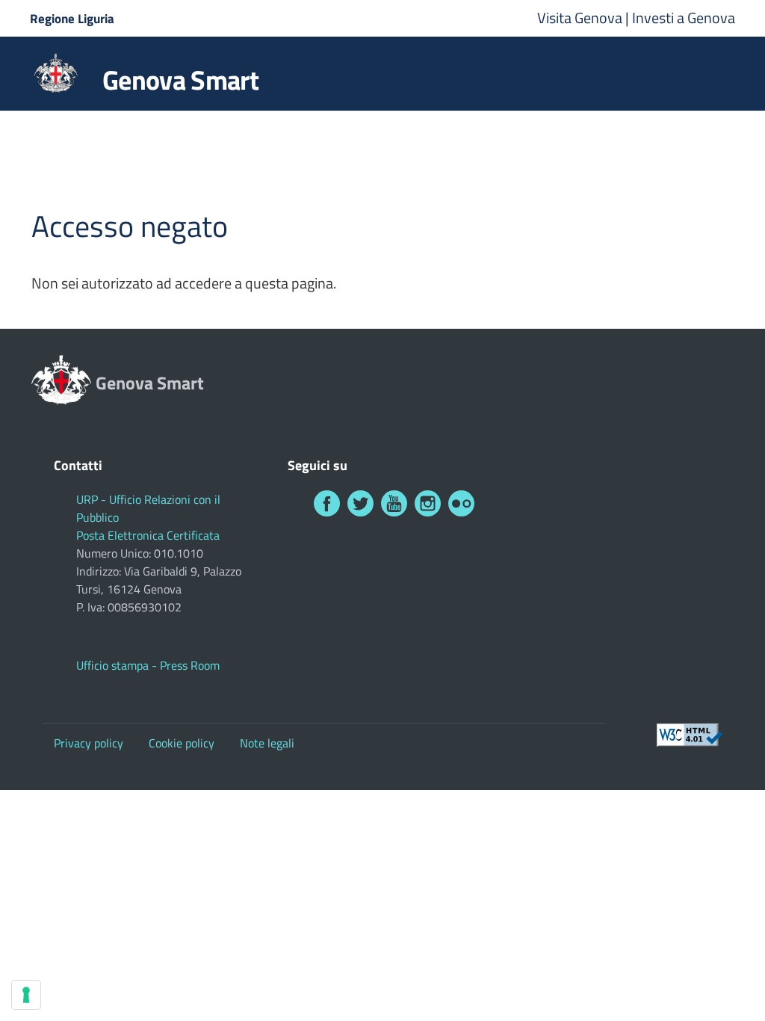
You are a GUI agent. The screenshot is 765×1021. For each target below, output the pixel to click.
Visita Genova (581, 17)
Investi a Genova (683, 17)
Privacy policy (88, 743)
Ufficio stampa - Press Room (148, 665)
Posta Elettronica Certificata (148, 535)
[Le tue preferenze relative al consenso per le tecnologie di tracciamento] (26, 995)
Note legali (267, 743)
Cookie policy (181, 743)
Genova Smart (180, 80)
